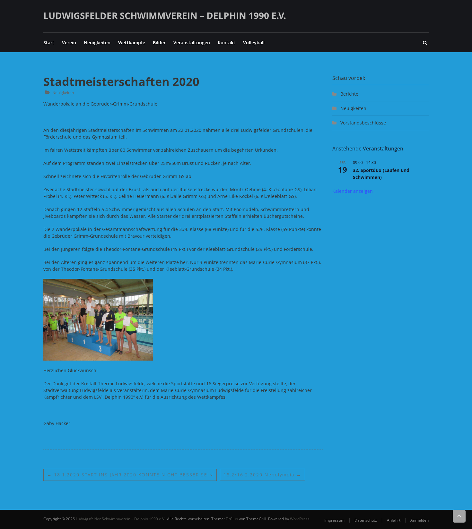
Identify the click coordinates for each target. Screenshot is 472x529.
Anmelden (419, 520)
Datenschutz (365, 520)
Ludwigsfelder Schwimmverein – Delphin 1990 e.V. (164, 15)
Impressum (334, 520)
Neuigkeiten (97, 42)
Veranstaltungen (191, 42)
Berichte (349, 94)
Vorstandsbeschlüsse (363, 123)
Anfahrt (393, 520)
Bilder (159, 42)
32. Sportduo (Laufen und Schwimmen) (381, 174)
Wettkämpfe (131, 42)
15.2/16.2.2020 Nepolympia (262, 475)
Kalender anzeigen (352, 191)
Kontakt (226, 42)
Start (48, 42)
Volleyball (254, 42)
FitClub (232, 519)
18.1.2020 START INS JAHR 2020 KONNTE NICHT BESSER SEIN (130, 475)
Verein (69, 42)
